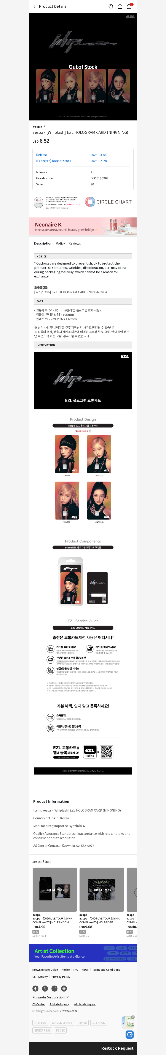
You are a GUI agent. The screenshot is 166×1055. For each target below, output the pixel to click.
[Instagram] (54, 989)
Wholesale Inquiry (85, 1004)
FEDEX (60, 1030)
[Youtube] (64, 989)
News (85, 969)
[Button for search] (111, 6)
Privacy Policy (60, 976)
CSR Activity (40, 976)
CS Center (38, 1004)
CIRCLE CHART (62, 1023)
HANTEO (40, 1023)
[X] (45, 989)
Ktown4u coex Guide (45, 969)
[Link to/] (120, 6)
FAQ (75, 969)
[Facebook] (35, 989)
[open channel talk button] (130, 1034)
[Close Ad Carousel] (133, 1017)
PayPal (82, 1023)
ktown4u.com (68, 1011)
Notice (66, 969)
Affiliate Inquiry (59, 1004)
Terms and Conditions (106, 969)
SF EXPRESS (42, 1030)
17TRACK (98, 1023)
